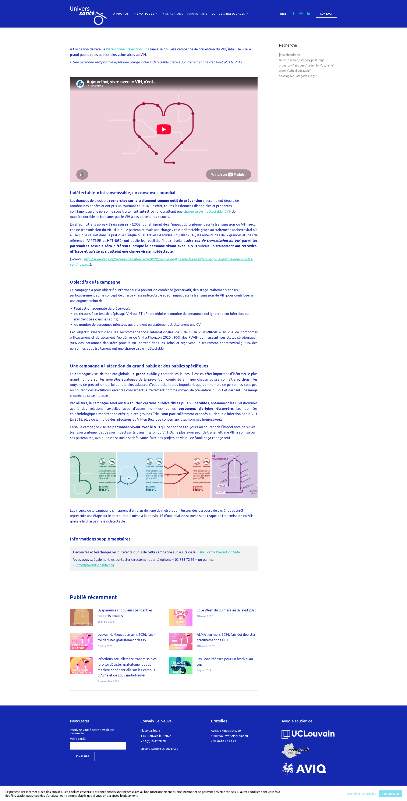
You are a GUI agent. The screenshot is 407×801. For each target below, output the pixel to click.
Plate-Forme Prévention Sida (127, 49)
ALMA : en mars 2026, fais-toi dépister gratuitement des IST (226, 637)
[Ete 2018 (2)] (187, 475)
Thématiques (143, 13)
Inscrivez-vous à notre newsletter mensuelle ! (92, 731)
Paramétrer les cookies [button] (360, 793)
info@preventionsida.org (95, 565)
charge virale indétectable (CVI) (207, 211)
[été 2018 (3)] (140, 475)
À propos (121, 13)
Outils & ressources (228, 13)
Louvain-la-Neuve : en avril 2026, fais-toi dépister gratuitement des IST (126, 637)
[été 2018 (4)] (93, 475)
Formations (197, 13)
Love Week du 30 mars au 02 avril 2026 (226, 610)
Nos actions (173, 13)
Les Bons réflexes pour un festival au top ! (225, 661)
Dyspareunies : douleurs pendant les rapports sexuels (125, 613)
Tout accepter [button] (390, 793)
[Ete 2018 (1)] (235, 475)
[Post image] (81, 617)
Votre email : (78, 738)
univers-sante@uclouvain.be (159, 748)
